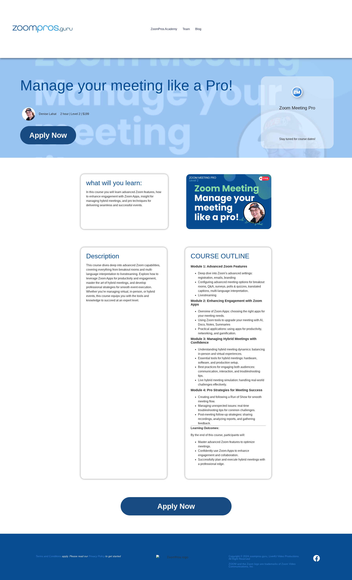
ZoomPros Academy (164, 29)
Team (186, 29)
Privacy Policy (97, 556)
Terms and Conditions (48, 556)
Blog (198, 29)
